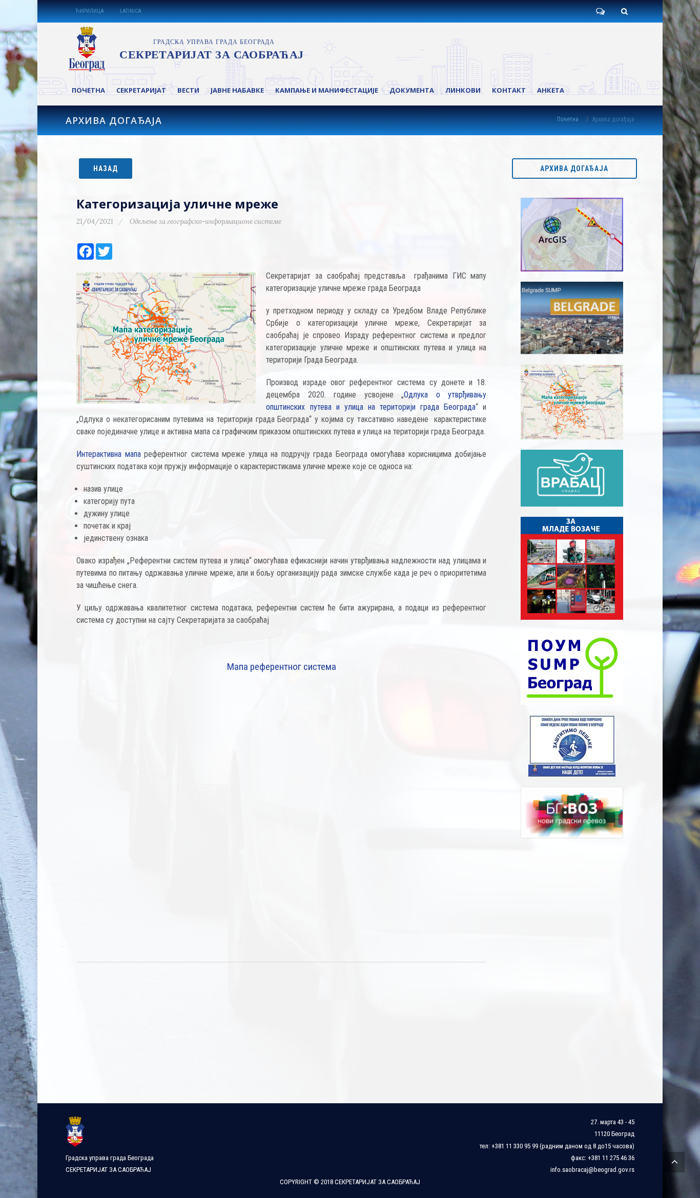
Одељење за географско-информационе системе (205, 221)
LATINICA (130, 11)
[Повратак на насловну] (184, 49)
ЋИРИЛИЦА (89, 11)
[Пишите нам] (600, 11)
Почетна (568, 119)
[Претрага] (624, 11)
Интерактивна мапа (108, 454)
